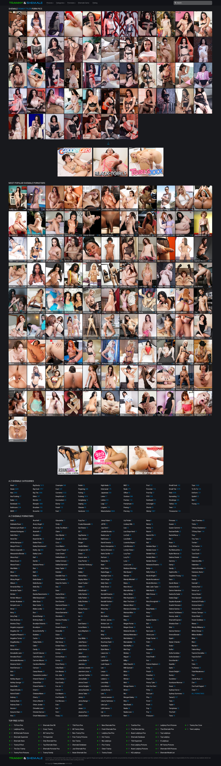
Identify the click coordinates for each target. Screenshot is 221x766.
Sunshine (173, 679)
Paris (149, 653)
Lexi (103, 694)
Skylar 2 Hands (175, 642)
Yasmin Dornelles (199, 653)
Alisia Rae (15, 576)
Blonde (37, 500)
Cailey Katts (38, 642)
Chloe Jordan (39, 705)
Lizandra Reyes (130, 542)
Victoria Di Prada (199, 601)
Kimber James (108, 620)
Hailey (81, 572)
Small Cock (174, 485)
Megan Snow (129, 627)
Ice (80, 616)
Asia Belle (15, 686)
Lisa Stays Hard (130, 531)
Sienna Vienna (175, 631)
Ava (12, 716)
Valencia (195, 557)
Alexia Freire (15, 565)
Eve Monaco (61, 701)
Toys (195, 485)
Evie (58, 705)
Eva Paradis (61, 697)
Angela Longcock (17, 627)
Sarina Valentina (176, 590)
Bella (36, 576)
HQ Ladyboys (135, 753)
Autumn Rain (16, 712)
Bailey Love (37, 554)
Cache (36, 638)
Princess (173, 520)
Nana (148, 520)
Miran (127, 690)
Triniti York (196, 550)
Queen (172, 524)
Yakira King (196, 649)
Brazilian (37, 507)
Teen (172, 507)
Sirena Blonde (174, 635)
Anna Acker (15, 649)
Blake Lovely (38, 609)
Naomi (149, 531)
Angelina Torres (17, 638)
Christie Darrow (39, 712)
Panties (128, 500)
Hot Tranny (106, 737)
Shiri (171, 627)
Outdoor (128, 496)
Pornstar (151, 489)
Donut (59, 624)
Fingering (83, 489)
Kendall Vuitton (107, 601)
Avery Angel (38, 524)
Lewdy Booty (106, 690)
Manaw (127, 576)
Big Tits (37, 493)
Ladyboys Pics (19, 729)
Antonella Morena (18, 660)
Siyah (171, 638)
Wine (194, 638)
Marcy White (129, 594)
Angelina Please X (18, 635)
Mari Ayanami (130, 598)
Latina (105, 500)
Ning (148, 605)
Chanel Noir (38, 682)
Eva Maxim (61, 694)
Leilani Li (105, 679)
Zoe (194, 682)
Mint (126, 682)
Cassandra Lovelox (40, 675)
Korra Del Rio (106, 638)
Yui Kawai (196, 668)
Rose (172, 542)
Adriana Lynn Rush (18, 528)
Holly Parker (83, 598)
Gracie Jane (83, 557)
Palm (149, 642)
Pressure (150, 716)
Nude (127, 489)
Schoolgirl (151, 504)
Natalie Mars (152, 557)
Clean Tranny (106, 749)
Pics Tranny (106, 745)
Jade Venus (83, 649)
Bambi (36, 561)
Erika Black (61, 668)
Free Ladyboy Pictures (139, 745)
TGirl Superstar (136, 741)
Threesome (175, 511)
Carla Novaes (39, 657)
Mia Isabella (129, 642)
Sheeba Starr (175, 624)
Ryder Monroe (175, 554)
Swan (172, 686)
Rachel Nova (174, 535)
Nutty (149, 627)
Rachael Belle (175, 531)
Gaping (82, 504)
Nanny (149, 528)
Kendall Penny (107, 598)
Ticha (195, 524)
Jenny (81, 697)
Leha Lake (105, 675)
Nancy (149, 524)
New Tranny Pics (78, 733)
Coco (58, 542)
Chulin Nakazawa (40, 716)
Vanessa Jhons (198, 572)
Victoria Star (197, 609)
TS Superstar (48, 737)
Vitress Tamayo (199, 612)
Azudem (37, 535)
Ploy (149, 697)
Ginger (81, 542)
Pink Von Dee (151, 686)
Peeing (127, 507)
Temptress (174, 708)
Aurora (13, 708)
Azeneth (37, 531)
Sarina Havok (174, 587)
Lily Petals (128, 520)
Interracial (106, 489)
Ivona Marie (83, 627)
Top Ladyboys (165, 733)
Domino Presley (62, 620)
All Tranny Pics (48, 733)
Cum (59, 489)
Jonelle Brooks (108, 531)
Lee (103, 668)
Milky (126, 660)
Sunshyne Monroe (176, 682)
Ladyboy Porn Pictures (168, 725)
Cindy (59, 524)
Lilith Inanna (106, 708)
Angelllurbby (16, 642)
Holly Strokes (84, 601)
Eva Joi (59, 686)
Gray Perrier (83, 561)
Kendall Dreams (108, 594)
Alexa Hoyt (14, 557)
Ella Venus (60, 642)
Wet (194, 500)
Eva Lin (59, 690)
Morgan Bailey (130, 697)
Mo (125, 694)
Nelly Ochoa (151, 572)
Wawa (195, 624)
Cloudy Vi (60, 539)
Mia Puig (127, 649)
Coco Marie (60, 546)
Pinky (149, 690)
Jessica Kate (83, 716)
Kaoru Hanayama (108, 546)
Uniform (196, 493)
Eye (58, 708)
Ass (13, 493)
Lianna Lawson (107, 697)
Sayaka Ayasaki (175, 601)
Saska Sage (174, 598)
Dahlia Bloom (61, 557)
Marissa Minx (129, 612)
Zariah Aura (197, 679)
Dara (58, 590)
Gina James (83, 539)
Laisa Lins (105, 653)
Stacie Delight (174, 671)
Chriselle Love (38, 708)
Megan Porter (130, 624)
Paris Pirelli (151, 657)
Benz (36, 590)
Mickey (127, 653)
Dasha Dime (61, 594)
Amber (14, 594)
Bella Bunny (38, 583)
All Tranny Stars (78, 729)
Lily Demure (106, 716)
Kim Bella (105, 616)
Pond (149, 701)
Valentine (196, 565)
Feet (58, 511)
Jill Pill (104, 524)
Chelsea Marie (39, 694)
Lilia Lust (105, 705)
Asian (14, 489)
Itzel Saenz (83, 624)
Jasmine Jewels (85, 668)
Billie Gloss (38, 601)
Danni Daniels (62, 579)
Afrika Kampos (16, 542)
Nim (148, 598)
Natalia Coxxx (152, 550)
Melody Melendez (131, 635)
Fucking (83, 496)
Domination (61, 500)
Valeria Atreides (198, 568)
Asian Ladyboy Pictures (139, 749)
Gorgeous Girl (84, 550)
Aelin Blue (15, 535)
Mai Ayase (128, 572)
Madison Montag (130, 568)
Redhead (151, 500)
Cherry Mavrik (39, 701)
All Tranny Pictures (167, 745)
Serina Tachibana (176, 612)
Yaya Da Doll (197, 657)
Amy (13, 612)
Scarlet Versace (175, 605)
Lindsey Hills (129, 524)
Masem (127, 616)
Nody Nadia (151, 609)
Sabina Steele (175, 557)
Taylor (172, 705)
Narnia (149, 539)
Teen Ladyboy (195, 729)
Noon (149, 616)
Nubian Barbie (152, 620)
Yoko (195, 664)
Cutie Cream (61, 554)
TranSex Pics (135, 725)
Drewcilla (60, 631)
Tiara (172, 716)
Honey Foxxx (84, 609)
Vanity (195, 579)
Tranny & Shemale (59, 763)
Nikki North (151, 590)
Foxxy (59, 716)
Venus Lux (196, 590)
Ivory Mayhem (84, 631)
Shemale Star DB (49, 725)
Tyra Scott (196, 554)
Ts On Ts (196, 489)
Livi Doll (127, 535)
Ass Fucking (15, 496)
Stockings (174, 500)
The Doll (172, 712)
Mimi (126, 671)
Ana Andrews (16, 620)
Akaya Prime (16, 546)
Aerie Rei (14, 539)
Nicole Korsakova (153, 579)
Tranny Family (48, 753)
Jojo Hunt (105, 528)
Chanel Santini (39, 686)
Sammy (173, 561)
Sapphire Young (176, 576)
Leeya (104, 671)
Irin (80, 620)
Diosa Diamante (62, 612)
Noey (148, 612)
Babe (13, 500)
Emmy (59, 660)
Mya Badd (128, 705)
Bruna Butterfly (39, 631)
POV (149, 496)
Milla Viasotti (129, 664)
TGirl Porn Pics (77, 725)
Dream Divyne (62, 627)
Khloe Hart (106, 605)
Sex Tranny (76, 741)
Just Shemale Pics (79, 749)
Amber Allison (16, 598)
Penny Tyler (151, 682)
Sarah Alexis (174, 583)
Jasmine (82, 664)
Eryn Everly (60, 682)
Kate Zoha (106, 568)
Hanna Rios (83, 576)
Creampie (61, 485)
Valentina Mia (198, 561)
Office (127, 493)
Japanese (106, 493)
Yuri (194, 675)
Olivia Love (151, 635)
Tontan (195, 542)
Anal (13, 485)
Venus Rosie (197, 594)
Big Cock (38, 489)
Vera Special (197, 598)
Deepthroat (61, 496)
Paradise (150, 649)
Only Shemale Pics (50, 741)
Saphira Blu (174, 572)
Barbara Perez (39, 565)
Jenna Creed (84, 682)
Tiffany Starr (198, 531)
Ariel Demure (16, 668)
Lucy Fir (127, 557)
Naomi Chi (151, 535)
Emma (59, 653)
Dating (95, 3)
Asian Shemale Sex (79, 753)
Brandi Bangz (39, 616)
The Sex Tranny (19, 749)
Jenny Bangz (84, 701)
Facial (59, 507)
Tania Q (173, 697)
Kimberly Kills (107, 627)
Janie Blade (83, 660)
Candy (36, 649)
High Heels (106, 485)
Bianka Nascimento (41, 594)
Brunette (37, 511)
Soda (171, 646)
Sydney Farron (175, 690)
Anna (13, 646)
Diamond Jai (61, 609)
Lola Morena (129, 546)
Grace (81, 554)
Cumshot (61, 493)
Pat (148, 660)
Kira (103, 631)
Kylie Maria (106, 649)
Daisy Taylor (61, 568)
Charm (36, 690)
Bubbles (37, 635)
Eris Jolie (60, 675)
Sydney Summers (176, 694)
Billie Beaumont (39, 598)
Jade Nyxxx (83, 642)
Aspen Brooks (16, 690)
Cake (35, 646)
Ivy (79, 635)
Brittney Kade (39, 620)
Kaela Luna (106, 535)
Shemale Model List (167, 753)
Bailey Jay (38, 550)
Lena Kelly (105, 682)
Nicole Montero (153, 583)
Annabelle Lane (17, 653)
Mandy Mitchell (131, 579)
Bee (35, 568)
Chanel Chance (39, 679)
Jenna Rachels (84, 690)
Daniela (59, 572)
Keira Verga (106, 579)
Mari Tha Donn (130, 601)
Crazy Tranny (48, 729)
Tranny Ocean (107, 753)
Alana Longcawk (17, 550)
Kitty (103, 635)
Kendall (104, 590)
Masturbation (108, 511)
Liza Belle (128, 539)
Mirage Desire (130, 686)
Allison (13, 583)
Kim (103, 612)
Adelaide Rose (16, 524)
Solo (172, 493)
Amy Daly (14, 616)
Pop (148, 708)
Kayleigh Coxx (107, 576)
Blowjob (38, 504)
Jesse (82, 708)
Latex (104, 496)
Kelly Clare (106, 583)
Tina (194, 535)
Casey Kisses (39, 671)
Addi (13, 520)
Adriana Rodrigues (18, 531)
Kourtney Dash (107, 642)
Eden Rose (60, 638)
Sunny (172, 675)
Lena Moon (105, 686)
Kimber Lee (106, 624)
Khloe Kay (105, 609)
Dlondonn (60, 616)
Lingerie (105, 507)
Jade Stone (83, 646)
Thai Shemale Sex (137, 729)
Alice (13, 572)
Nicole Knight (151, 576)
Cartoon (37, 668)
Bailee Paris (38, 542)
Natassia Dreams (154, 565)
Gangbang (83, 500)
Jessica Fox (83, 712)
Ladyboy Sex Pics (108, 733)
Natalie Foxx (151, 554)
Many (127, 583)
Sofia (171, 649)
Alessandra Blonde (18, 554)
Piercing (128, 511)
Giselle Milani (83, 546)
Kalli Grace (106, 539)
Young (195, 504)
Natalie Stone (151, 561)
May (126, 620)
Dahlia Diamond (62, 565)
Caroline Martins (39, 664)
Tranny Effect (19, 745)
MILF (126, 485)
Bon (35, 612)
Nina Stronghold (153, 601)
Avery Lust (38, 528)
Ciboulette (60, 520)
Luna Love (128, 565)
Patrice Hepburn (153, 664)
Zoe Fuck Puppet (199, 686)
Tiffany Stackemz (199, 528)
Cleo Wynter (61, 535)
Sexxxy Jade (174, 616)
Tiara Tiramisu (198, 520)
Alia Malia (15, 568)
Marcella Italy (129, 590)
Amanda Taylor (16, 590)
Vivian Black (197, 616)
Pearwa (150, 679)
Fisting (81, 493)
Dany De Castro (62, 583)
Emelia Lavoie (61, 649)
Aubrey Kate (16, 701)
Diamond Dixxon (63, 605)
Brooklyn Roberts (40, 624)
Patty (149, 668)
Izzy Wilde (83, 638)
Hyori (81, 612)
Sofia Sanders (174, 657)
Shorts (149, 507)
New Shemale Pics (108, 725)
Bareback (15, 504)
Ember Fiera (61, 646)
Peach (149, 671)
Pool (149, 485)
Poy (148, 712)
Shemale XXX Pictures (168, 749)
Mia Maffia (128, 646)
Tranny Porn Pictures (21, 753)
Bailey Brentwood (40, 546)
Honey (81, 605)
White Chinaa (197, 631)
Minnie (127, 679)
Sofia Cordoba (175, 653)
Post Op (150, 493)
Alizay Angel (16, 579)
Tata (171, 701)
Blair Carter (38, 605)
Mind (126, 675)
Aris (12, 675)
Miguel (127, 657)
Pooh (149, 705)
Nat (148, 542)
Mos (126, 701)
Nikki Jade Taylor (153, 587)
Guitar (81, 568)
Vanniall (196, 583)
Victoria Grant (198, 605)
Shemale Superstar (21, 737)
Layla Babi (105, 660)
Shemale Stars (19, 741)
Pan (148, 646)
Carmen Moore (40, 660)
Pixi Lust (150, 694)
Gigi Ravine (83, 535)
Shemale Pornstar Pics (51, 749)
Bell (35, 572)
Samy (171, 565)
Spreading (174, 496)
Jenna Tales (83, 694)
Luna (126, 561)
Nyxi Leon (150, 631)
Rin (171, 539)
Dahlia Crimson (62, 561)
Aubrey (14, 697)
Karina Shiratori (107, 550)
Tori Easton (197, 546)
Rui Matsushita (175, 550)
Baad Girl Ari (38, 539)
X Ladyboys (164, 741)
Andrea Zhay (15, 624)
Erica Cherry (61, 664)
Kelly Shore (106, 587)
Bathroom (15, 507)
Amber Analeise (17, 601)
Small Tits (174, 489)
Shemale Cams (83, 3)
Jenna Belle (83, 679)
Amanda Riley (16, 587)
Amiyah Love (16, 605)
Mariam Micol (130, 605)
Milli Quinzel (129, 668)
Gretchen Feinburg (85, 565)
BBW (13, 511)
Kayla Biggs (106, 572)
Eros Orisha (61, 679)
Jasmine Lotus (84, 671)
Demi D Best (61, 598)
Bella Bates (38, 579)
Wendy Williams (198, 627)
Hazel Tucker (83, 583)
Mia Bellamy (129, 638)
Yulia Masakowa (198, 671)
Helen (81, 587)
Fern (58, 712)
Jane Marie (83, 657)
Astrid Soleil (15, 694)
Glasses (82, 507)
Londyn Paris (129, 550)
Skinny (150, 511)
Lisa (126, 528)
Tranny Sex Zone (196, 725)
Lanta (104, 657)
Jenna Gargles (84, 686)
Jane (80, 653)
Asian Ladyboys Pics (138, 733)
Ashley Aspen (16, 679)
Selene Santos (175, 609)
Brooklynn (37, 627)
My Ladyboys (106, 741)
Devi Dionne (60, 601)
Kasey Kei (105, 561)
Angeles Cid (16, 631)
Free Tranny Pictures (79, 737)
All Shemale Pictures (21, 733)
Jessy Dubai (106, 520)
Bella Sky (37, 587)
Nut (148, 624)
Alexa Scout (15, 561)
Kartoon (105, 557)
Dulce (59, 635)
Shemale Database (79, 745)
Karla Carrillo (107, 554)
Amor (13, 609)
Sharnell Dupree (175, 620)
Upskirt (195, 496)
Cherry (36, 697)
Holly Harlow (83, 594)
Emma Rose (61, 657)
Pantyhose (129, 504)
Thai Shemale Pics (167, 729)
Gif (80, 531)
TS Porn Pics (18, 725)
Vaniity (196, 576)
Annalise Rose (16, 657)
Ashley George (17, 682)
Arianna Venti (16, 664)
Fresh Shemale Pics (109, 729)
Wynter (195, 646)
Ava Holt (37, 520)
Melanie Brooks (130, 631)
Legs (104, 504)
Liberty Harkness (108, 701)
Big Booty (38, 485)
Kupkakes (105, 646)
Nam (126, 716)
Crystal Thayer (62, 550)
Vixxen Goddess (198, 620)
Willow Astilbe (197, 635)
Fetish (81, 485)
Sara (172, 579)
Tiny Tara (196, 539)
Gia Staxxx (83, 528)
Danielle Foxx (61, 576)
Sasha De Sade (175, 594)
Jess (80, 705)
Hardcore (83, 511)
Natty (149, 568)
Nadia (127, 708)
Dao (58, 587)
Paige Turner (152, 638)
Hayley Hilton (84, 579)
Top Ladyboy (165, 737)
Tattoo (173, 504)
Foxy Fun (82, 520)
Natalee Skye (152, 546)
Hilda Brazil (83, 590)
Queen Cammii (175, 528)
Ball (35, 557)
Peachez (150, 675)
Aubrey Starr (16, 705)
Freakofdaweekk (85, 524)
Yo (194, 660)
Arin (13, 671)
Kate (103, 565)
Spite (172, 668)
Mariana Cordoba (131, 609)
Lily (103, 712)
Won (194, 642)
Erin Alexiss (61, 671)
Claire (59, 531)
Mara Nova (128, 587)
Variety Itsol (197, 587)
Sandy (172, 568)
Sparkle (172, 664)
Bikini (36, 496)
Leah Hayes (106, 664)
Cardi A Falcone (39, 653)
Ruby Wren (174, 546)
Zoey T (195, 690)
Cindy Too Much (62, 528)
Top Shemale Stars (50, 745)
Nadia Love (129, 712)
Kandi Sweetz (107, 542)
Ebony (60, 504)
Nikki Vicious (151, 594)
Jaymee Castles (85, 675)
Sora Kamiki (174, 660)
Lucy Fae (127, 554)
